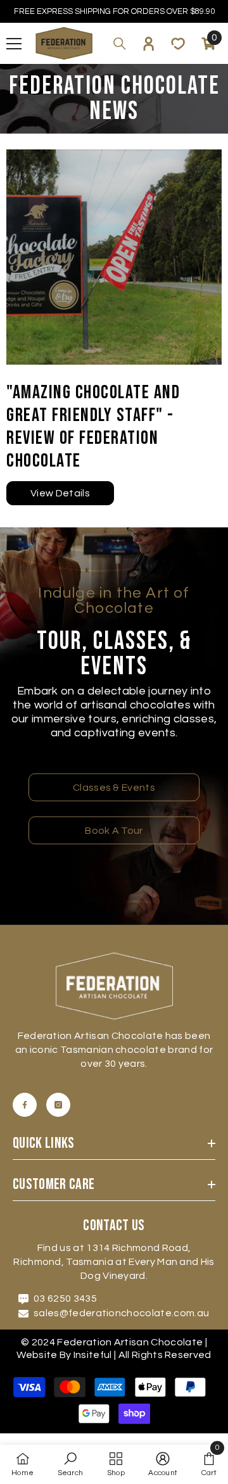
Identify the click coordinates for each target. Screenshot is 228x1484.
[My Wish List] (178, 44)
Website (36, 1355)
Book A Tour (114, 831)
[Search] (119, 43)
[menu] (14, 43)
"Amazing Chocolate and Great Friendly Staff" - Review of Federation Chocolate (93, 426)
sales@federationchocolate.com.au (121, 1313)
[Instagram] (58, 1105)
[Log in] (149, 44)
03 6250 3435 (65, 1298)
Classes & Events (114, 788)
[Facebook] (25, 1105)
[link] (70, 1464)
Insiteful (93, 1355)
